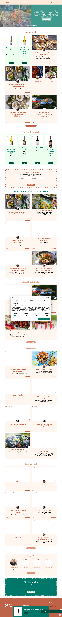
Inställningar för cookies (53, 606)
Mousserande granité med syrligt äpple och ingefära (18, 370)
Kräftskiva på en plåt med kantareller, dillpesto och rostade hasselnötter (44, 114)
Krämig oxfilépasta (44, 485)
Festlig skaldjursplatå (18, 395)
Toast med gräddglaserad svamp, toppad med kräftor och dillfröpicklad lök (18, 114)
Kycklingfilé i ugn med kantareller (44, 210)
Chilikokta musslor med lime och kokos (44, 397)
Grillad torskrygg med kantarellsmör (17, 241)
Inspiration (47, 2)
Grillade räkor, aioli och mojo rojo (44, 369)
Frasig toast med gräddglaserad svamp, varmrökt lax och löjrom (44, 269)
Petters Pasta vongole (44, 451)
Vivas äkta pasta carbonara (44, 510)
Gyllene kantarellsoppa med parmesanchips (44, 239)
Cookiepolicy (51, 605)
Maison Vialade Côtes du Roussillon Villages (51, 151)
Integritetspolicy (52, 604)
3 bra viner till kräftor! (37, 82)
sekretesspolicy (30, 181)
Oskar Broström (36, 567)
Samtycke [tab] (17, 300)
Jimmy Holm (25, 567)
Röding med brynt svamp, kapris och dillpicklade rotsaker (18, 269)
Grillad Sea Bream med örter (18, 450)
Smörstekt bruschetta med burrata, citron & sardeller (44, 53)
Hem (38, 602)
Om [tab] (44, 300)
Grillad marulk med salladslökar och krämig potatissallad (44, 425)
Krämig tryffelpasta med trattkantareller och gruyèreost (44, 538)
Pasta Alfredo (18, 538)
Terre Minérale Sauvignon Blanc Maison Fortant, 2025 (24, 50)
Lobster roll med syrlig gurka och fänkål (18, 425)
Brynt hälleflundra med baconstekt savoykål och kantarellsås (17, 85)
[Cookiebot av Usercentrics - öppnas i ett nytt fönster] (46, 297)
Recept (42, 2)
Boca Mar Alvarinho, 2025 (11, 49)
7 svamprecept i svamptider (50, 82)
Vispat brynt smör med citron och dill (18, 332)
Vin (38, 2)
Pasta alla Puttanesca (18, 485)
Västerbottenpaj (44, 331)
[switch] (26, 315)
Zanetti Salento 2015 (37, 148)
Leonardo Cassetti (14, 567)
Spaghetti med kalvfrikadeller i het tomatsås (17, 511)
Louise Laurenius (48, 567)
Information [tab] (31, 300)
